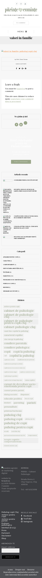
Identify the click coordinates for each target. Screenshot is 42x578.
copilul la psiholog (22, 355)
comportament (8, 264)
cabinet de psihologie (19, 310)
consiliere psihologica (16, 347)
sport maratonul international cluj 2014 (14, 435)
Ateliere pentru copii (8, 516)
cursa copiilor (30, 380)
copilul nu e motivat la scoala (27, 372)
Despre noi (20, 569)
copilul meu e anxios (9, 359)
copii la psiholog (24, 351)
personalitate (10, 406)
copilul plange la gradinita (10, 376)
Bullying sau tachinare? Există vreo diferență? (25, 237)
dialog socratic (11, 394)
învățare (6, 272)
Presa (4, 530)
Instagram (28, 521)
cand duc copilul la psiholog (16, 331)
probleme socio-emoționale (13, 279)
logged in (21, 88)
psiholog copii (8, 283)
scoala (6, 431)
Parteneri (6, 533)
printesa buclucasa (13, 411)
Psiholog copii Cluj (10, 512)
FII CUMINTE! (21, 23)
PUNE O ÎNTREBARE (21, 161)
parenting (7, 276)
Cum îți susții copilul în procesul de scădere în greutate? (26, 216)
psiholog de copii (15, 423)
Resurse (30, 569)
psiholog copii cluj (29, 419)
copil (5, 355)
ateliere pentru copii (10, 257)
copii (7, 351)
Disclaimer (6, 535)
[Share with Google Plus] (22, 68)
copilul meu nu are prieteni (26, 360)
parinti (31, 402)
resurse (6, 287)
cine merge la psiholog (13, 339)
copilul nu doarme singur (10, 372)
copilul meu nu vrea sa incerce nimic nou (14, 368)
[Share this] (16, 68)
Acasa (10, 569)
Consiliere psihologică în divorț (26, 180)
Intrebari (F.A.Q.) (9, 527)
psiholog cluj (12, 414)
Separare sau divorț (10, 291)
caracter (6, 261)
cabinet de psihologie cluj (19, 315)
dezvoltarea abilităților (12, 268)
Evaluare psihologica (7, 524)
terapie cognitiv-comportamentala (12, 440)
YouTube (27, 518)
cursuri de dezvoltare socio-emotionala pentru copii (20, 385)
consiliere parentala (15, 343)
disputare (25, 394)
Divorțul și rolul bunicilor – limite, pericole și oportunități (25, 190)
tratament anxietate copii (10, 445)
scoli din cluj (16, 431)
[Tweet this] (19, 68)
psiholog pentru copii (18, 427)
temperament (32, 435)
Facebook (27, 516)
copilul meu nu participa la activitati (13, 364)
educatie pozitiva (13, 398)
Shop (4, 538)
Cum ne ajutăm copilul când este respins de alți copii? (26, 227)
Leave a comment (21, 64)
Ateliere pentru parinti (8, 520)
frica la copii (29, 399)
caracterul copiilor (13, 335)
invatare (7, 403)
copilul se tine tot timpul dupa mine (13, 380)
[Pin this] (25, 68)
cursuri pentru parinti (14, 390)
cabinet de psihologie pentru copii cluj (18, 321)
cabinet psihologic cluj (19, 327)
